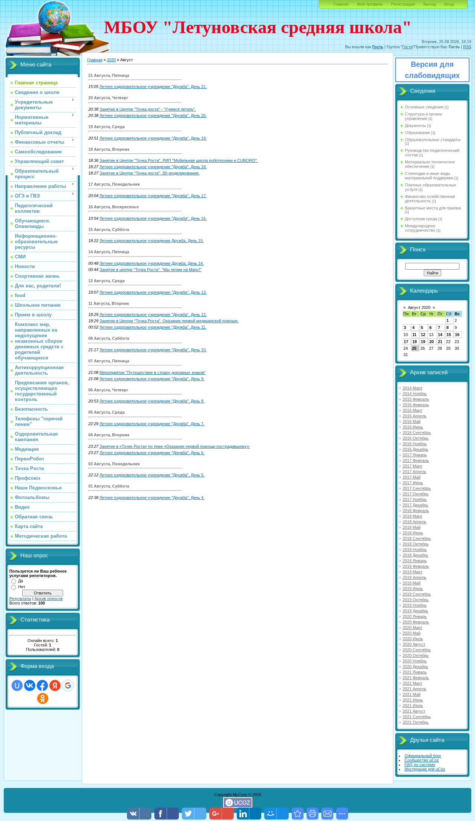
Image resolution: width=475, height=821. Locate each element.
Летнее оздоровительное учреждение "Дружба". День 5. (151, 475)
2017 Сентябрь (417, 488)
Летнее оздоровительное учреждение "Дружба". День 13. (153, 292)
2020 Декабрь (415, 666)
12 (423, 334)
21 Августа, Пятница (108, 75)
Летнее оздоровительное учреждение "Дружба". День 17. (153, 195)
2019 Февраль (416, 566)
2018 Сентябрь (417, 538)
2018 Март (412, 516)
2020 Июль (413, 638)
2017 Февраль (416, 460)
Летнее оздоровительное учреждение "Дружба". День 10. (153, 350)
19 (423, 341)
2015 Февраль (416, 399)
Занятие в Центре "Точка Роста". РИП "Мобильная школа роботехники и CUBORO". (178, 160)
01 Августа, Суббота (108, 486)
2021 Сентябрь (417, 716)
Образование (417, 132)
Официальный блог (422, 755)
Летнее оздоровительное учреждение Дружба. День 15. (151, 240)
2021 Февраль (416, 677)
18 (414, 341)
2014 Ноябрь (415, 393)
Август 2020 (419, 307)
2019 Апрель (414, 577)
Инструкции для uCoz (424, 769)
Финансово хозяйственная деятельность (430, 198)
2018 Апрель (414, 521)
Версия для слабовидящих (432, 69)
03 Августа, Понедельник (114, 464)
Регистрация (403, 4)
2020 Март (412, 627)
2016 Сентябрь (417, 432)
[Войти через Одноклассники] (42, 698)
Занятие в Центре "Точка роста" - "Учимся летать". (147, 109)
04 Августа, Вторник (109, 435)
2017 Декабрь (415, 505)
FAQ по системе (419, 764)
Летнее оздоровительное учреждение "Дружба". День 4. (151, 497)
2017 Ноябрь (415, 499)
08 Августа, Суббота (108, 338)
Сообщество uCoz (421, 760)
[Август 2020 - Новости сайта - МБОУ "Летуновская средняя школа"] (298, 814)
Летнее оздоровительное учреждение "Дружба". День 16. (153, 218)
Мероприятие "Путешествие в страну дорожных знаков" (152, 372)
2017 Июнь (413, 482)
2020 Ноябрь (415, 661)
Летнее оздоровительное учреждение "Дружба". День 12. (153, 314)
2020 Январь (415, 616)
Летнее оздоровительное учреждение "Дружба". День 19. (153, 138)
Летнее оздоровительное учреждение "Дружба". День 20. (153, 115)
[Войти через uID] (17, 685)
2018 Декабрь (415, 555)
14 (440, 334)
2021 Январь (415, 672)
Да (20, 581)
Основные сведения (424, 107)
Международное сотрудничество (420, 228)
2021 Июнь (413, 700)
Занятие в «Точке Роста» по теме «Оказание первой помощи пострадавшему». (174, 446)
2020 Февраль (416, 622)
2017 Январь (415, 455)
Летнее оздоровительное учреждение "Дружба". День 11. (152, 327)
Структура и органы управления (423, 116)
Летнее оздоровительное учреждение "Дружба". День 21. (153, 86)
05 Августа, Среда (106, 412)
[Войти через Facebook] (42, 685)
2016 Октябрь (416, 438)
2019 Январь (415, 560)
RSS (467, 47)
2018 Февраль (416, 510)
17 (406, 341)
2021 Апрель (414, 689)
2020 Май (411, 633)
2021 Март (412, 683)
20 (431, 341)
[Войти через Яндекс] (54, 685)
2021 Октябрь (416, 722)
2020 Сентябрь (417, 650)
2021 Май (411, 694)
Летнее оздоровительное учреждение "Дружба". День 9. (151, 379)
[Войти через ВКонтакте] (29, 685)
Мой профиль (370, 4)
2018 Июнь (413, 533)
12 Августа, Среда (106, 280)
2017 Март (412, 466)
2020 (111, 60)
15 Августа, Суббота (108, 229)
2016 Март (412, 410)
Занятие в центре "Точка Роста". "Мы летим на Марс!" (150, 269)
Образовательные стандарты (433, 139)
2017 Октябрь (416, 494)
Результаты (20, 598)
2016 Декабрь (415, 449)
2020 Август (414, 644)
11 (414, 334)
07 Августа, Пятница (108, 361)
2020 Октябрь (416, 655)
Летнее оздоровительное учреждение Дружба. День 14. (151, 263)
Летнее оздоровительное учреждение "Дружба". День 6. (151, 452)
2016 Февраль (416, 405)
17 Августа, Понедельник (114, 184)
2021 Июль (413, 705)
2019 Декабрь (415, 611)
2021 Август (414, 711)
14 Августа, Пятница (108, 252)
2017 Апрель (414, 471)
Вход (448, 4)
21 (440, 341)
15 (448, 334)
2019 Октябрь (416, 599)
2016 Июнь (413, 427)
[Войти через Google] (68, 685)
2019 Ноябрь (415, 605)
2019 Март (412, 572)
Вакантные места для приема (433, 208)
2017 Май (411, 477)
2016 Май (411, 421)
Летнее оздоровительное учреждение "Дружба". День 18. (153, 166)
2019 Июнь (413, 588)
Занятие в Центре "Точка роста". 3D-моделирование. (149, 173)
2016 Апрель (414, 416)
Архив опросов (49, 598)
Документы (415, 125)
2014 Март (412, 388)
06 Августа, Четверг (108, 390)
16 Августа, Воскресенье (113, 207)
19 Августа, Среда (106, 126)
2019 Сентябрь (417, 594)
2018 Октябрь (416, 544)
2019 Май (411, 583)
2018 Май (411, 527)
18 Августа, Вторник (109, 149)
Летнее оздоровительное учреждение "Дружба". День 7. (151, 423)
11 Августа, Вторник (108, 303)
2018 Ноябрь (415, 549)
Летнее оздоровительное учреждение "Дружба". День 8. (151, 401)
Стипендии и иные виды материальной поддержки (429, 175)
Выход (429, 4)
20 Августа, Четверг (108, 97)
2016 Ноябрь (415, 444)
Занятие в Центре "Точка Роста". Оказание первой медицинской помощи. (169, 321)
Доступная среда (421, 218)
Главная (340, 4)
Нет (21, 586)
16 (457, 334)
